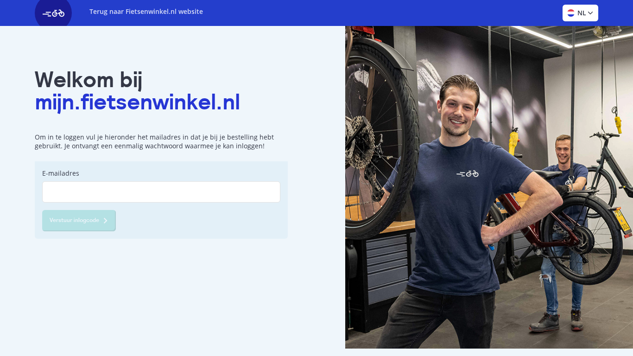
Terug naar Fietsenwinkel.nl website (146, 11)
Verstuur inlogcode (74, 220)
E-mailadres (60, 173)
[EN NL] (580, 13)
